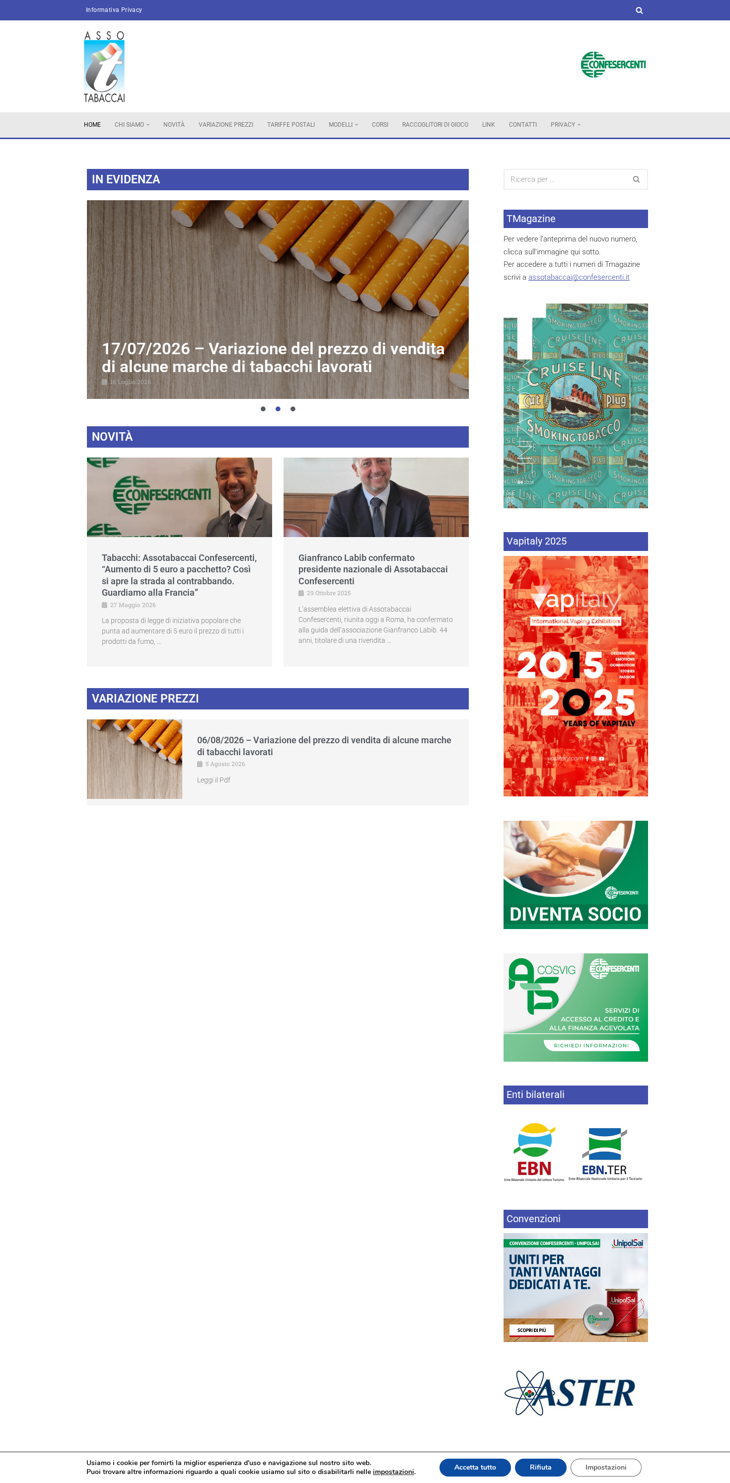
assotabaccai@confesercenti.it (579, 277)
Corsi (380, 124)
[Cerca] (639, 10)
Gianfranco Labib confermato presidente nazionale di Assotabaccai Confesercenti (373, 569)
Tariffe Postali (291, 124)
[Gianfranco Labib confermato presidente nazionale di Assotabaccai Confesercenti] (376, 497)
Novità (174, 124)
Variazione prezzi (226, 124)
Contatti (523, 124)
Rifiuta (541, 1467)
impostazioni (393, 1472)
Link (488, 124)
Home (92, 124)
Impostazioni (606, 1467)
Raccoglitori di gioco (435, 124)
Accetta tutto (475, 1467)
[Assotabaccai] (104, 66)
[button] (147, 124)
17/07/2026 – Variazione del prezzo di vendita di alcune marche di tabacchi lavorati (273, 357)
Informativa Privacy (114, 9)
